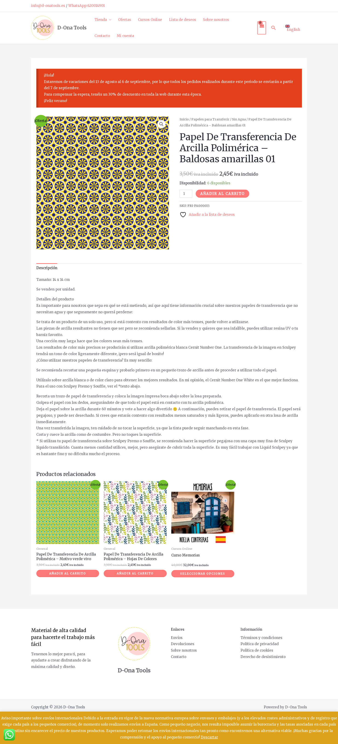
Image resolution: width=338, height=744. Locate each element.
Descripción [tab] (46, 268)
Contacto (102, 36)
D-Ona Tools (71, 28)
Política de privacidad (260, 644)
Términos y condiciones (261, 638)
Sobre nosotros (216, 19)
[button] (274, 28)
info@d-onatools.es (48, 5)
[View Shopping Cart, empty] (261, 27)
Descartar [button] (209, 737)
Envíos (177, 638)
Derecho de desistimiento (263, 657)
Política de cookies (257, 650)
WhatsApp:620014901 (86, 5)
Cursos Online (150, 19)
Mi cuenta (125, 36)
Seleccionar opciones (202, 573)
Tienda (101, 19)
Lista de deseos (182, 19)
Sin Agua (239, 119)
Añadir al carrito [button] (67, 573)
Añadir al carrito (222, 193)
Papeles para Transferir (210, 119)
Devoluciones (182, 644)
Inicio (184, 119)
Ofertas (124, 19)
